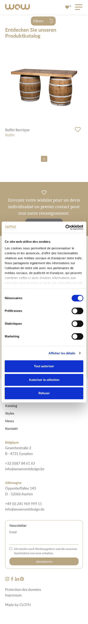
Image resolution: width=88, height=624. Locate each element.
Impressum (13, 595)
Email (13, 532)
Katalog (11, 405)
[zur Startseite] (17, 7)
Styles (9, 413)
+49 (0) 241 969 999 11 (23, 503)
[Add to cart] (78, 129)
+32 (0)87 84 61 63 (20, 463)
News (9, 420)
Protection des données (23, 589)
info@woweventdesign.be (24, 468)
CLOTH (25, 604)
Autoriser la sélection (44, 379)
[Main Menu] (78, 7)
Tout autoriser (44, 366)
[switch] (77, 311)
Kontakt (11, 428)
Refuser (44, 393)
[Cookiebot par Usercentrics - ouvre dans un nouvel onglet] (65, 227)
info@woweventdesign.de (24, 509)
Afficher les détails (62, 353)
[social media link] (7, 579)
